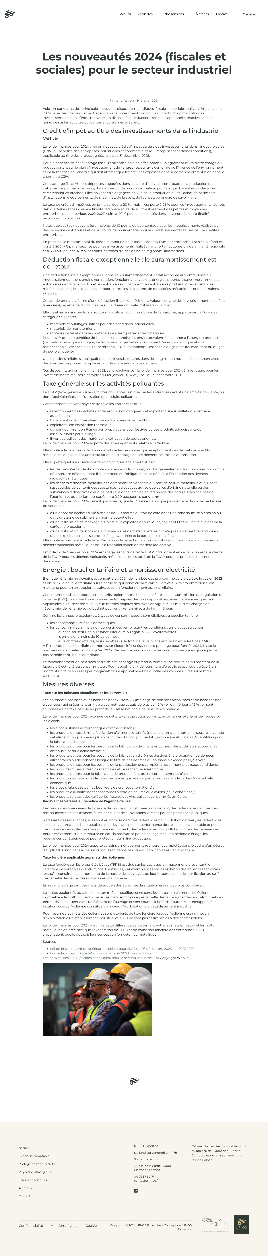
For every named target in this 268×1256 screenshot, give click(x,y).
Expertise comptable (34, 1156)
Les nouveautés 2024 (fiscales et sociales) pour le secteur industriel (98, 958)
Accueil (125, 14)
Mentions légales (64, 1226)
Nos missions (174, 14)
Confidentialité (31, 1226)
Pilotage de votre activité (37, 1164)
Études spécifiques (33, 1180)
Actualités (145, 14)
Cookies (92, 1226)
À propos (202, 14)
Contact (222, 14)
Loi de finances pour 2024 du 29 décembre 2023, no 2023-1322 (100, 953)
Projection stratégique (35, 1172)
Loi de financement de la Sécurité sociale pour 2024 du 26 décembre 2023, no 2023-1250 (122, 949)
